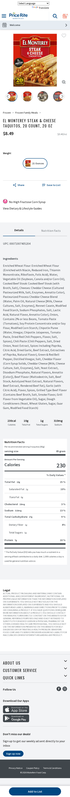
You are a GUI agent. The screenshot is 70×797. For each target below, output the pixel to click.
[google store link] (16, 721)
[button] (55, 16)
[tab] (19, 230)
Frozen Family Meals (26, 112)
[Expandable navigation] (3, 16)
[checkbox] (64, 35)
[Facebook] (59, 690)
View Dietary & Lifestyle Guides (22, 208)
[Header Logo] (17, 16)
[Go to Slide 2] (27, 96)
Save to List (53, 185)
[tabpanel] (35, 400)
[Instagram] (65, 690)
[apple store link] (16, 712)
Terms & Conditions (52, 768)
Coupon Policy (32, 768)
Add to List (35, 791)
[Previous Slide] (7, 96)
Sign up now (13, 753)
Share (21, 185)
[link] (51, 185)
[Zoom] (64, 82)
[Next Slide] (62, 96)
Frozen (7, 112)
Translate (44, 7)
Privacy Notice (15, 768)
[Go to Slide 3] (42, 96)
